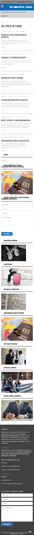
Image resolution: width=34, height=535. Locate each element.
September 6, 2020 (11, 74)
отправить (7, 234)
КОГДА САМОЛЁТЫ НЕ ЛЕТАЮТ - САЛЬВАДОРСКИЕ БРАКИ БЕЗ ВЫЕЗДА (12, 166)
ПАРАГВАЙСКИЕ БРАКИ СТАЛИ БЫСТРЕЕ (15, 140)
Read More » (3, 47)
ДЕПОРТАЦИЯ (8, 264)
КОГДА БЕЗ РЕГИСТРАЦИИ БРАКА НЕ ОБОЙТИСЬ (14, 36)
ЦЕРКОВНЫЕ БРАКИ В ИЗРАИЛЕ (12, 77)
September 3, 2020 (11, 96)
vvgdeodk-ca (3, 31)
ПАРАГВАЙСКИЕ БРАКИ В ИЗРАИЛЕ (14, 313)
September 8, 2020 (11, 31)
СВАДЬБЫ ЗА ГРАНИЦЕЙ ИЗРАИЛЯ (13, 57)
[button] (2, 6)
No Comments (22, 31)
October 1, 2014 (11, 137)
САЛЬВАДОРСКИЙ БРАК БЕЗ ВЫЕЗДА (14, 100)
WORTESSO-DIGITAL (19, 534)
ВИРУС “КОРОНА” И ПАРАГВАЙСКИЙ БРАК (15, 120)
